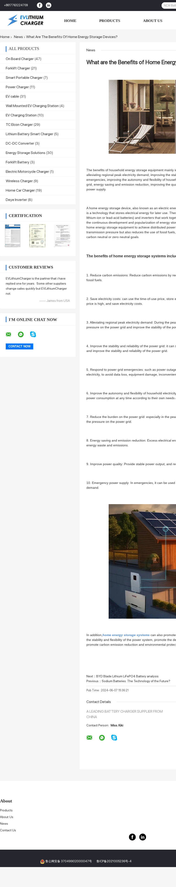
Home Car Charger (20, 190)
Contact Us (8, 830)
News (18, 37)
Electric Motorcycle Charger (27, 171)
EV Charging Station (21, 115)
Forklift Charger (18, 68)
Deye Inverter (16, 200)
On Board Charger (20, 59)
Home (70, 20)
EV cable (12, 96)
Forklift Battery (17, 162)
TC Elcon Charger (19, 124)
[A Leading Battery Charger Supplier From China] (25, 20)
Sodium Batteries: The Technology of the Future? (136, 681)
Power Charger (17, 87)
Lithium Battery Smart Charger (29, 134)
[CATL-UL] (62, 236)
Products (109, 20)
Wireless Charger (19, 181)
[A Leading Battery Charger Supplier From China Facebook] (40, 5)
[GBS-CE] (37, 236)
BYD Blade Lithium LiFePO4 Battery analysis (127, 676)
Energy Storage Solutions (25, 153)
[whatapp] (23, 334)
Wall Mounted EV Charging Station (32, 106)
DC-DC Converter (20, 143)
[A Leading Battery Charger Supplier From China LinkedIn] (48, 5)
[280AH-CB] (12, 236)
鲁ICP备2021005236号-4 (114, 861)
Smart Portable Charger (24, 77)
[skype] (36, 334)
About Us (152, 20)
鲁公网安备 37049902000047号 (68, 861)
